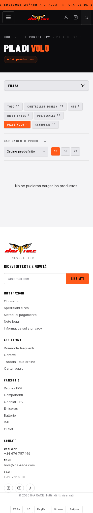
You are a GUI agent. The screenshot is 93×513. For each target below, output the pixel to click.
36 (65, 151)
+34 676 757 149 (17, 453)
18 (55, 151)
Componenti (13, 395)
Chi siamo (11, 301)
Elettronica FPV (34, 37)
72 (75, 151)
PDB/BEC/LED (48, 115)
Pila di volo (17, 124)
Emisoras (11, 408)
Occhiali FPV (14, 402)
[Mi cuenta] (66, 17)
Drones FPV (13, 388)
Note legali (12, 321)
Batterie (10, 415)
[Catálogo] (8, 17)
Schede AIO (45, 124)
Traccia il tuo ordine (19, 362)
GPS (75, 106)
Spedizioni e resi (17, 308)
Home (8, 37)
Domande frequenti (19, 348)
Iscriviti (77, 278)
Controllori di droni (45, 106)
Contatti (10, 355)
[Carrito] (75, 17)
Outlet (8, 429)
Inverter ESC (18, 115)
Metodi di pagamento (20, 315)
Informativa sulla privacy (23, 328)
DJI (6, 422)
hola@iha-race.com (19, 465)
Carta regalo (14, 368)
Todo (13, 106)
